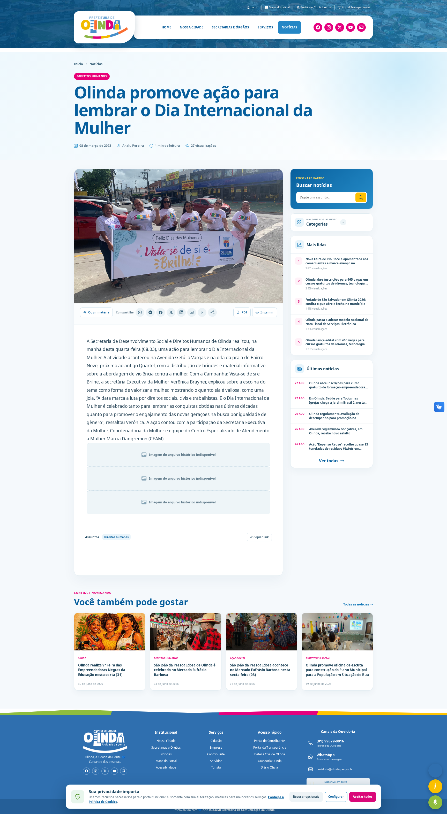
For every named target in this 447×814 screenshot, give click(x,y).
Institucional (166, 732)
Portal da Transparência (269, 747)
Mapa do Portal (166, 761)
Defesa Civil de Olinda (269, 754)
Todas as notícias (356, 604)
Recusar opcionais (306, 796)
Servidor (216, 761)
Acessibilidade (166, 767)
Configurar (336, 796)
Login (254, 7)
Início (78, 64)
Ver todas (328, 461)
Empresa (216, 747)
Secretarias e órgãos (230, 27)
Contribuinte (216, 754)
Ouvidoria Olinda (269, 761)
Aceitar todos (363, 796)
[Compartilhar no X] (171, 312)
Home (166, 27)
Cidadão (216, 741)
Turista (216, 767)
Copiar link (261, 537)
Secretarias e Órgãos (166, 747)
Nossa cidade (191, 27)
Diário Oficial (270, 767)
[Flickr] (361, 27)
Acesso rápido (269, 732)
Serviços (265, 27)
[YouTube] (350, 27)
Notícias (289, 27)
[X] (339, 27)
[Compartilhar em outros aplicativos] (212, 312)
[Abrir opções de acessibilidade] (435, 786)
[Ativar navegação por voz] (435, 802)
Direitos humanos (92, 76)
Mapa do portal (279, 7)
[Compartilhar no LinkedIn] (181, 312)
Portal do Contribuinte (315, 7)
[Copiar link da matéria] (202, 312)
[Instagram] (328, 27)
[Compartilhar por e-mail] (191, 312)
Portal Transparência (355, 7)
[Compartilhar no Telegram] (150, 312)
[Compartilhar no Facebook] (160, 312)
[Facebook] (318, 27)
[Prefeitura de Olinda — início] (104, 27)
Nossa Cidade (166, 741)
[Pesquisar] (360, 197)
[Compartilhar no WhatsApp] (140, 312)
